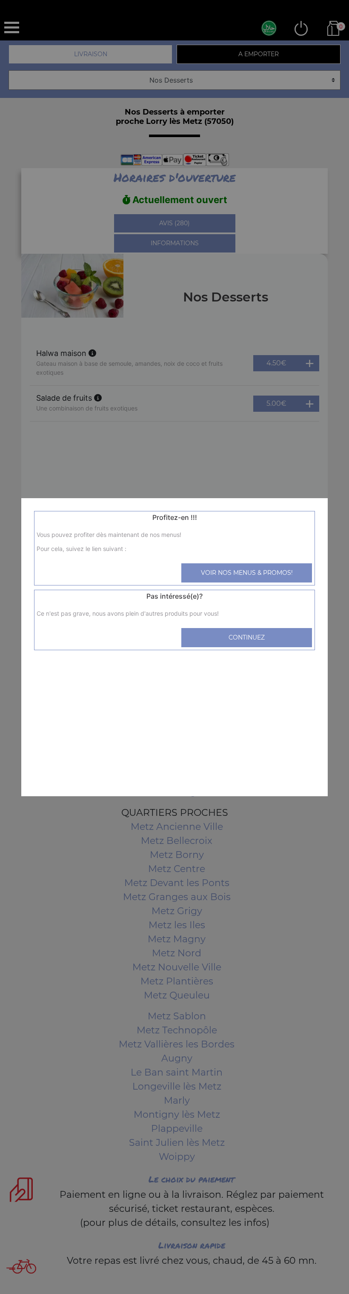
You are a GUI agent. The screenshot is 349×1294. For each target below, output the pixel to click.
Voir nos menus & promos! (247, 573)
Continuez (247, 637)
